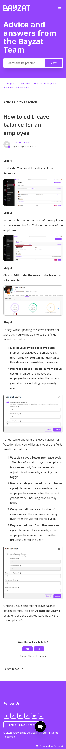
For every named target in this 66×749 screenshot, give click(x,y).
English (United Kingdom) (23, 724)
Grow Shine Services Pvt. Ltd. (30, 732)
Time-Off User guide (45, 83)
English (10, 83)
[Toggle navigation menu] (60, 8)
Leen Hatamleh (21, 142)
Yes (27, 648)
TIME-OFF (24, 83)
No (39, 648)
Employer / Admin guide (16, 87)
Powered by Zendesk (51, 746)
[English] (16, 10)
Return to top (11, 668)
